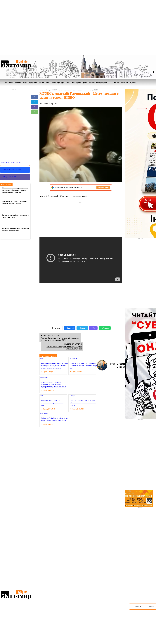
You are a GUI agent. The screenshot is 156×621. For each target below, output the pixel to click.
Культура (48, 90)
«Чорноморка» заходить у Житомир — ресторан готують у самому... (15, 202)
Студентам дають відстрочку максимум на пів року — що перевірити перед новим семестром (53, 384)
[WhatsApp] (34, 112)
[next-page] (99, 358)
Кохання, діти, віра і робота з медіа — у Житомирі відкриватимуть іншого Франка (83, 403)
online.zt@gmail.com (117, 617)
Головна (42, 90)
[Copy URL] (34, 121)
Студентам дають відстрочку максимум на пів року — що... (15, 216)
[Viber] (34, 107)
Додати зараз (103, 187)
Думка (42, 358)
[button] (153, 72)
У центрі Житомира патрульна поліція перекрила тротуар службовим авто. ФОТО (60, 339)
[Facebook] (151, 82)
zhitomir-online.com (90, 617)
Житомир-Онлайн (17, 617)
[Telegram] (154, 82)
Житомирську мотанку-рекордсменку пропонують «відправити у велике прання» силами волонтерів (15, 190)
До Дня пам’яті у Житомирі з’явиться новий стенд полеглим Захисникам (54, 419)
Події (42, 395)
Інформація (73, 358)
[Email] (34, 116)
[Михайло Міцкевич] (103, 365)
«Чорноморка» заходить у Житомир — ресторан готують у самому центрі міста (83, 365)
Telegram (83, 328)
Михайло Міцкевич (122, 365)
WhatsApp (105, 328)
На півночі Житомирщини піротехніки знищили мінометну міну (15, 230)
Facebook (70, 328)
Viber (94, 328)
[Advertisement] (15, 123)
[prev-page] (97, 358)
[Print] (34, 126)
